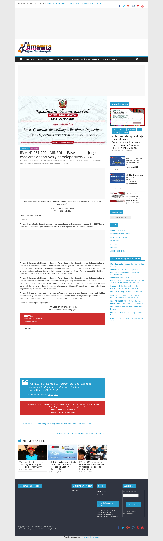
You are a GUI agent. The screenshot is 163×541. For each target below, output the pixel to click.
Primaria (115, 132)
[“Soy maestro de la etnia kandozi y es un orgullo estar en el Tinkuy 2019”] (32, 446)
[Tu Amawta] (20, 59)
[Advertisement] (81, 23)
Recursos (96, 59)
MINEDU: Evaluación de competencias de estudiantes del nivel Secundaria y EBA (134, 197)
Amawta (37, 161)
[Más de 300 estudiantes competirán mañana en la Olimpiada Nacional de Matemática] (92, 446)
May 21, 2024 (53, 394)
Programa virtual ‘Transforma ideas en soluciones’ (81, 433)
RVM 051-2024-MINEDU (67, 161)
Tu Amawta (64, 163)
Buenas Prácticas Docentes (120, 234)
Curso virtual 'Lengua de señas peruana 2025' (126, 292)
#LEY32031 (35, 383)
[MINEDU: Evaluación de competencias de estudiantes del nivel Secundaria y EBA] (117, 193)
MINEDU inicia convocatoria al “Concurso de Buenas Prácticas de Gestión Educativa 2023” (62, 466)
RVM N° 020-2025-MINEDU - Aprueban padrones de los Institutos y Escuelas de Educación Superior (124, 272)
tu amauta (57, 163)
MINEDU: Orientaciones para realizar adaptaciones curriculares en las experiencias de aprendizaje (127, 180)
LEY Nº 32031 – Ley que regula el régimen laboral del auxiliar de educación (54, 423)
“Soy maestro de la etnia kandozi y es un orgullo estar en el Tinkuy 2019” (31, 464)
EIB (68, 59)
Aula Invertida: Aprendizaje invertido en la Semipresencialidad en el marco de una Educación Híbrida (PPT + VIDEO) (127, 142)
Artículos (85, 59)
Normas (75, 59)
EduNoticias (30, 59)
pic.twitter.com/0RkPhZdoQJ (44, 390)
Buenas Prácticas (56, 59)
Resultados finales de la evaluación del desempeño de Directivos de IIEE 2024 (73, 3)
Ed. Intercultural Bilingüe (119, 237)
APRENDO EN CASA (110, 59)
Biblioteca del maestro (118, 230)
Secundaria (124, 132)
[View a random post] (142, 59)
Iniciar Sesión (101, 491)
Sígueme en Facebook (30, 485)
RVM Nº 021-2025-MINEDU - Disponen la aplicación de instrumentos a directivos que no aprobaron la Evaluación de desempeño (127, 280)
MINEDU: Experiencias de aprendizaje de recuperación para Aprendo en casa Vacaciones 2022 (134, 162)
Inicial (139, 129)
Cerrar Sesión (102, 495)
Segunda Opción (30, 321)
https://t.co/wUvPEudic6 (66, 386)
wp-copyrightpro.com (91, 537)
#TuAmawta (47, 386)
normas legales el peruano (51, 161)
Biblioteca (42, 59)
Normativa (34, 149)
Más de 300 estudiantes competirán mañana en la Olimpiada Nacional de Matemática (91, 466)
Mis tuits (75, 491)
